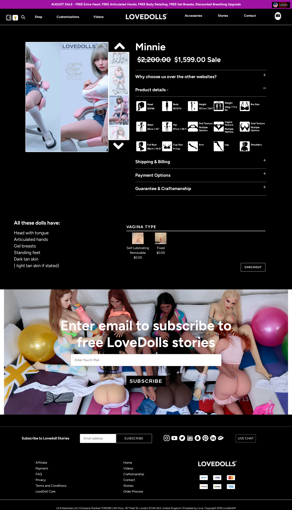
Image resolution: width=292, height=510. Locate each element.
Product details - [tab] (151, 89)
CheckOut (253, 267)
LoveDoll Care (45, 491)
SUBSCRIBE (146, 381)
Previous (119, 146)
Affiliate (41, 462)
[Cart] (274, 19)
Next (119, 46)
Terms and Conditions (51, 486)
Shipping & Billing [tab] (152, 161)
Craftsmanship (133, 474)
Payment (42, 468)
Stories (128, 486)
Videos (128, 468)
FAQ (39, 474)
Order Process (133, 491)
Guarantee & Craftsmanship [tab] (163, 188)
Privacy (41, 480)
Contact (129, 480)
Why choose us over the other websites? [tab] (176, 76)
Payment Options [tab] (152, 175)
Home (127, 462)
